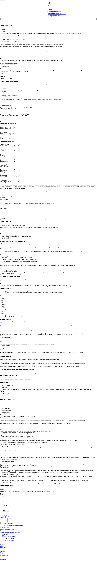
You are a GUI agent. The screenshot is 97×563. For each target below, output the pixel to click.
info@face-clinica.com (3, 559)
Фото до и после (52, 15)
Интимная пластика (52, 13)
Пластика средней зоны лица (57, 11)
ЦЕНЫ (49, 3)
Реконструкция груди (3, 547)
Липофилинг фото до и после (4, 552)
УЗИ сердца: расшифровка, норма (7, 516)
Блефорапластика (2, 544)
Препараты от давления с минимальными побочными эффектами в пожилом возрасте (11, 525)
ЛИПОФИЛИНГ (49, 8)
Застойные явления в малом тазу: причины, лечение (7, 529)
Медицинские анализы (3, 550)
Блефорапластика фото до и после (4, 553)
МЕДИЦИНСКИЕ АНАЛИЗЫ (52, 14)
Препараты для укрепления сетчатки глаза (5, 528)
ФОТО (49, 2)
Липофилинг (2, 543)
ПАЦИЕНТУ (49, 4)
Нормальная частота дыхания (5, 215)
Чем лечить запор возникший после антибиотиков (8, 536)
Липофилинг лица (52, 9)
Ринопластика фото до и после (4, 555)
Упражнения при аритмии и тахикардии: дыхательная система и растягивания (10, 532)
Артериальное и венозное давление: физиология (8, 196)
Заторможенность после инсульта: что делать (7, 55)
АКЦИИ (49, 5)
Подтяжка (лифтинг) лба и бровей (56, 10)
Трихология (1, 546)
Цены (52, 16)
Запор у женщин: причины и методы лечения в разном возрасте (10, 537)
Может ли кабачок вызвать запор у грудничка (8, 540)
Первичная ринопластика (52, 11)
